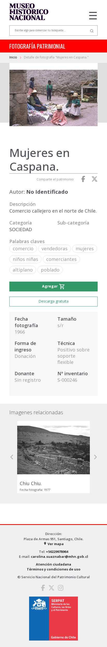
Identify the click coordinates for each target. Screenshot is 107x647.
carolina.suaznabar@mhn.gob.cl (59, 556)
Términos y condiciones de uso (54, 569)
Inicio (13, 57)
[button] (12, 457)
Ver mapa (53, 543)
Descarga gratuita (53, 301)
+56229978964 (57, 551)
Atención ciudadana (53, 564)
